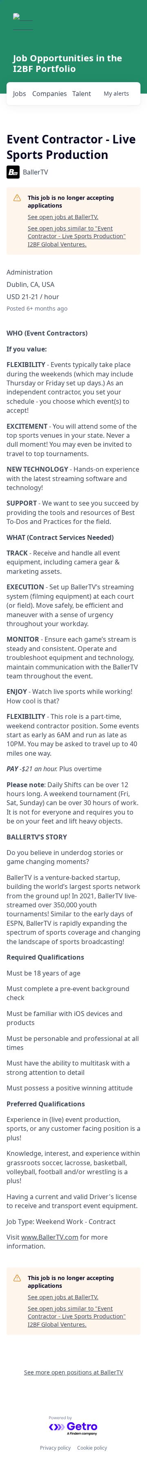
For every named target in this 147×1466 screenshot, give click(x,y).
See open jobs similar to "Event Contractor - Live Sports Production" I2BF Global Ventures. (77, 236)
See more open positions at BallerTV (73, 1372)
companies (49, 93)
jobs (19, 93)
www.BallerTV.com (49, 1237)
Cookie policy (92, 1447)
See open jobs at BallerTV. (63, 217)
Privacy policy (55, 1447)
